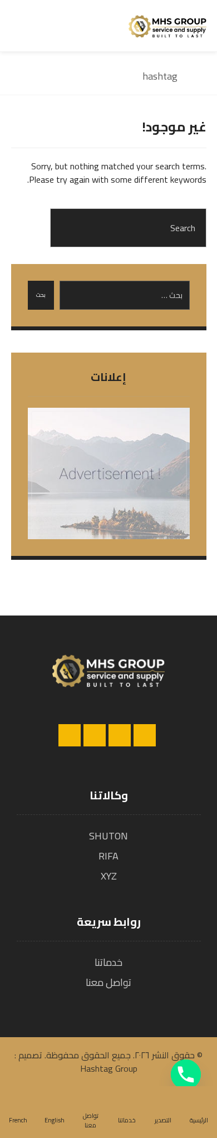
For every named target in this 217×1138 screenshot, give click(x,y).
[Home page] (202, 76)
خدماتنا (108, 962)
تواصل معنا (108, 982)
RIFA (108, 856)
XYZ (109, 876)
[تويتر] (119, 735)
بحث (41, 295)
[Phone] (186, 1074)
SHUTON (108, 836)
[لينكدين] (94, 735)
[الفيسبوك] (145, 735)
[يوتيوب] (69, 735)
